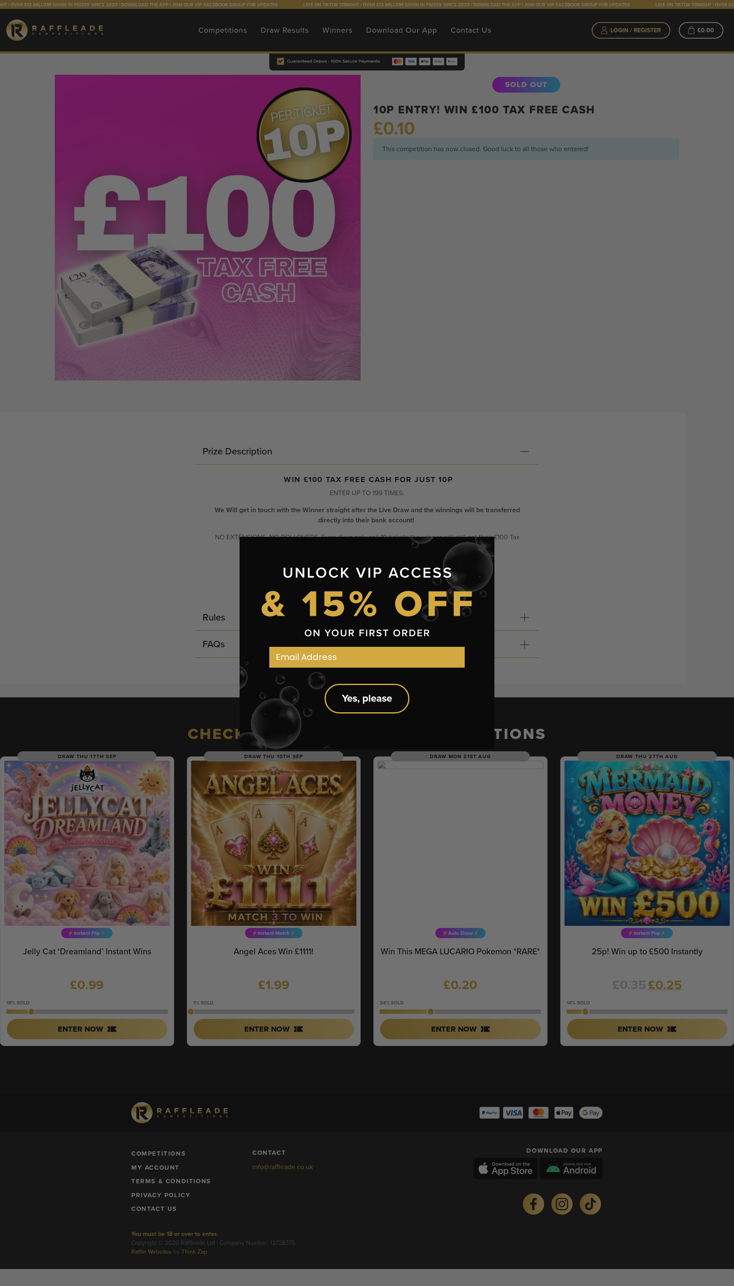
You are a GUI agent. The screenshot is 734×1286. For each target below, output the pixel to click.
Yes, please (367, 698)
